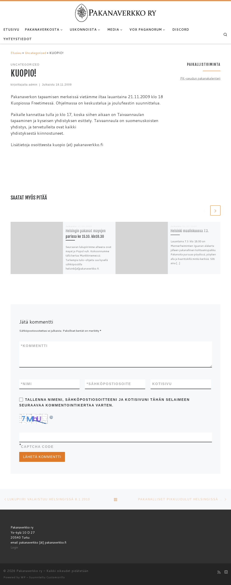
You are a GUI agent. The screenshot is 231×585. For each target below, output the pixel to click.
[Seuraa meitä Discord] (226, 572)
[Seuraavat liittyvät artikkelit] (215, 210)
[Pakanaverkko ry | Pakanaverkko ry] (116, 12)
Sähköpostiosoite (109, 384)
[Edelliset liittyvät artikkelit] (204, 210)
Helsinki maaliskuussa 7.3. (190, 231)
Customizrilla (55, 577)
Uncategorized (35, 52)
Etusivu (16, 52)
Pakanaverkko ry (29, 571)
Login (14, 547)
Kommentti (34, 346)
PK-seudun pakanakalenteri (200, 78)
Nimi (26, 384)
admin (33, 84)
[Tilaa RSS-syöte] (219, 572)
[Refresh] (51, 416)
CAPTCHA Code (37, 447)
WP (23, 577)
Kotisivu (162, 384)
